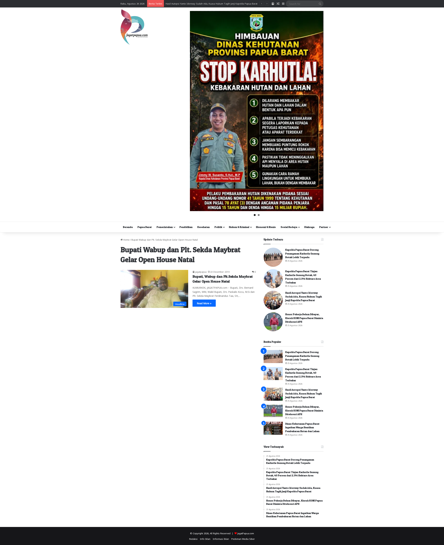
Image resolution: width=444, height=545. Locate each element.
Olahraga (309, 226)
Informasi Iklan (221, 538)
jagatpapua (201, 271)
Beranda (128, 226)
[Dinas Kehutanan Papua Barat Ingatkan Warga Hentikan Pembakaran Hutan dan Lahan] (273, 428)
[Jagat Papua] (134, 27)
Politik (218, 226)
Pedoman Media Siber (243, 538)
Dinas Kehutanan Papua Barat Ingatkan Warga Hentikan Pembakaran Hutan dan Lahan (302, 427)
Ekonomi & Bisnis (266, 226)
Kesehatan (203, 226)
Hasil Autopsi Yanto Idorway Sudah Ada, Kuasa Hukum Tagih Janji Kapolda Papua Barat (303, 296)
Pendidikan (186, 226)
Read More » (204, 303)
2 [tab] (259, 215)
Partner (323, 226)
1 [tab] (255, 215)
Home (126, 239)
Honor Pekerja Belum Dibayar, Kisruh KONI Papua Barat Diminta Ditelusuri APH (304, 318)
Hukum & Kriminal (239, 226)
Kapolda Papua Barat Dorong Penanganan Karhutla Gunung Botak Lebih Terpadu (302, 253)
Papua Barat (145, 226)
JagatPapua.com (245, 533)
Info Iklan (205, 538)
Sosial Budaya (289, 226)
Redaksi (193, 538)
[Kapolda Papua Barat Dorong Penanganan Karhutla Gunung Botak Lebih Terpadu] (273, 257)
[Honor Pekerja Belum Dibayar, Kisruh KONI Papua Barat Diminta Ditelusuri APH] (273, 321)
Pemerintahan (165, 226)
